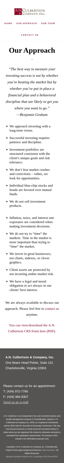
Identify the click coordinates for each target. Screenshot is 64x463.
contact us (52, 309)
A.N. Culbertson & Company (29, 12)
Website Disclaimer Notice (17, 457)
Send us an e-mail (15, 402)
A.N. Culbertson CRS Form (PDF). (44, 457)
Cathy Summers (48, 450)
